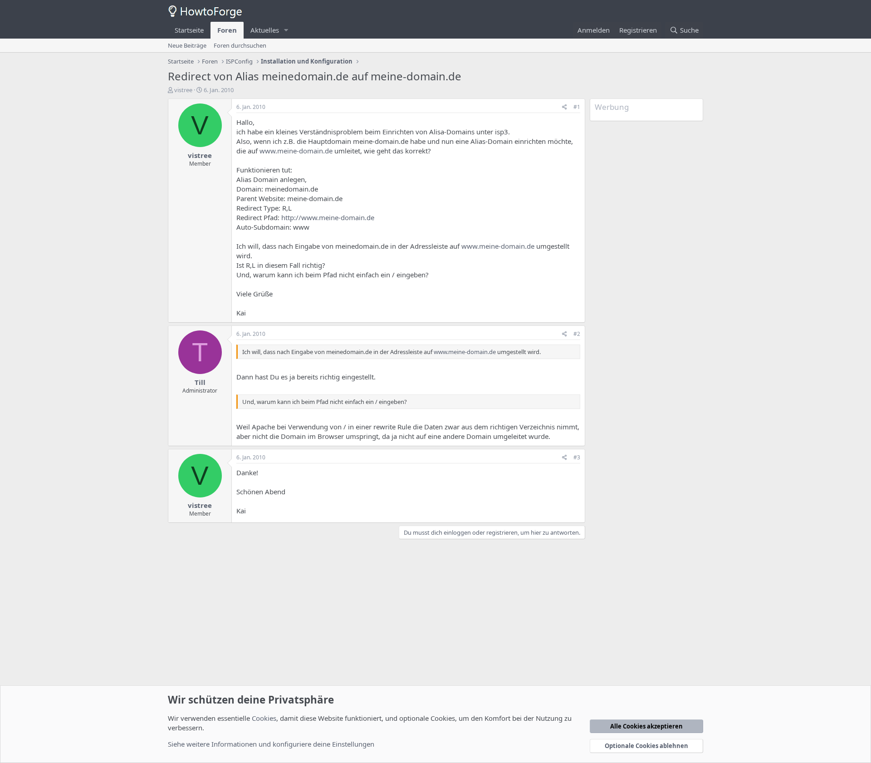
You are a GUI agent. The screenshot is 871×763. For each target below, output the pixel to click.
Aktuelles (264, 29)
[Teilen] (564, 107)
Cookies (264, 718)
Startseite (189, 29)
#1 (576, 107)
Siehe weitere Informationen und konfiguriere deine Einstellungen (271, 743)
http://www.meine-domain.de (327, 217)
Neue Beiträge (187, 45)
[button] (286, 30)
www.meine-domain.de (296, 150)
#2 (576, 334)
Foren (227, 29)
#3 (576, 457)
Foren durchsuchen (240, 45)
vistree (183, 90)
